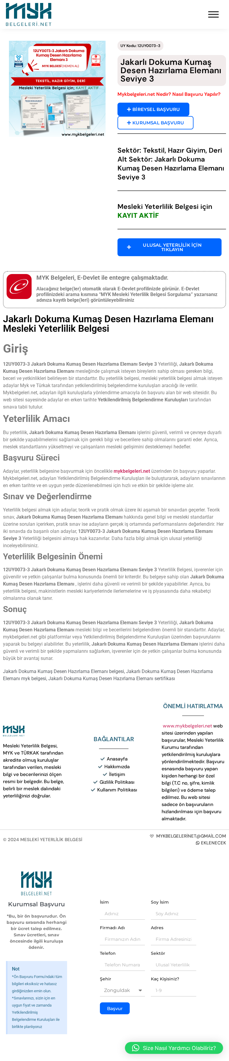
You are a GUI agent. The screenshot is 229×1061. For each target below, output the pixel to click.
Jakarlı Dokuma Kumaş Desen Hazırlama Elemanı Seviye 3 (170, 70)
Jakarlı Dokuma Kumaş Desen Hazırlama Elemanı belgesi (63, 671)
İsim (104, 902)
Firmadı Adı (112, 928)
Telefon (108, 953)
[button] (174, 1048)
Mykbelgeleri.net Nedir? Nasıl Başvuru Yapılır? (169, 94)
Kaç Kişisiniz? (165, 979)
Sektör (158, 953)
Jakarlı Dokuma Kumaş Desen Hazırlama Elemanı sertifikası (111, 678)
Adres (157, 928)
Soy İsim (160, 902)
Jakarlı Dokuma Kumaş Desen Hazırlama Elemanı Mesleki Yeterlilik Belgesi (108, 323)
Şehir (105, 979)
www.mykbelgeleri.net (187, 726)
